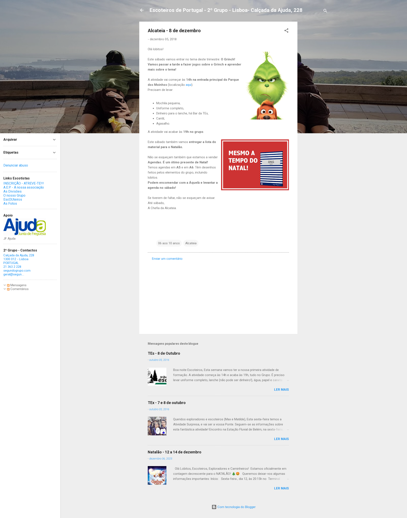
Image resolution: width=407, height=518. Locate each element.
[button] (286, 31)
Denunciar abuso (15, 165)
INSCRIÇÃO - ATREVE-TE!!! (23, 183)
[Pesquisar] (325, 11)
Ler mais (281, 390)
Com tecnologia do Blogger (236, 507)
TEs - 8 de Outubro (164, 353)
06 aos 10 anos (169, 243)
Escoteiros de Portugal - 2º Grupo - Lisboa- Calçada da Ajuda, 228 (225, 10)
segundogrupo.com (17, 270)
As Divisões (12, 191)
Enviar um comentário (167, 259)
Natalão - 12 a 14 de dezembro (174, 452)
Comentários (19, 289)
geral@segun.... (13, 274)
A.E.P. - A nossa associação (23, 187)
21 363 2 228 (12, 267)
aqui (188, 85)
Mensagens (18, 285)
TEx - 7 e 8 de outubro (167, 402)
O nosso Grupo (14, 195)
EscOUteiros (12, 199)
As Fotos (10, 203)
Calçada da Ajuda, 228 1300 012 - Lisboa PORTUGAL (18, 259)
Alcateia (191, 243)
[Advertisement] (314, 85)
